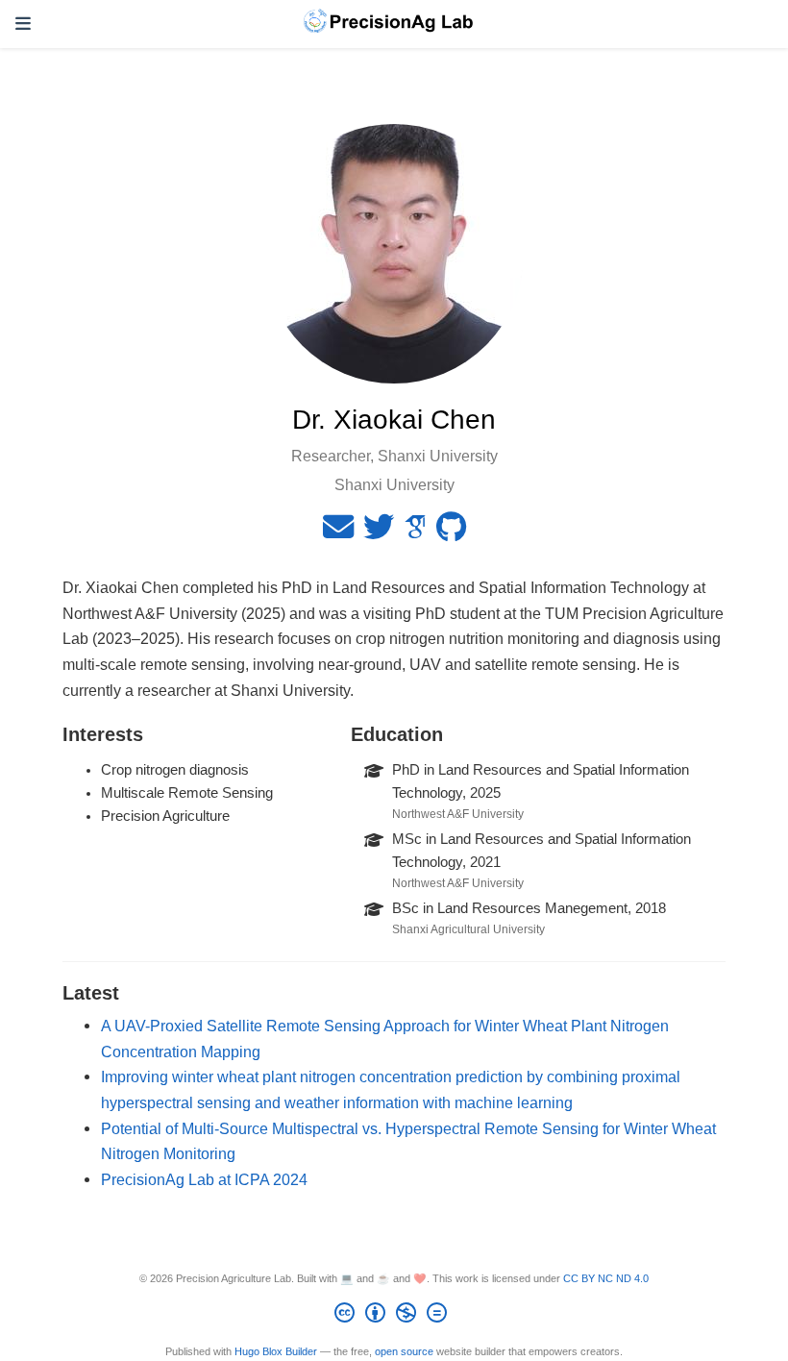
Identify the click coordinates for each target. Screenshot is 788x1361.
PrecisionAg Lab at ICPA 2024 (204, 1179)
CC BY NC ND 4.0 (606, 1278)
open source (404, 1351)
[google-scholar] (415, 532)
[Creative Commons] (394, 1315)
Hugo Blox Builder (275, 1351)
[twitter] (378, 532)
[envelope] (338, 532)
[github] (451, 532)
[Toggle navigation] (23, 24)
